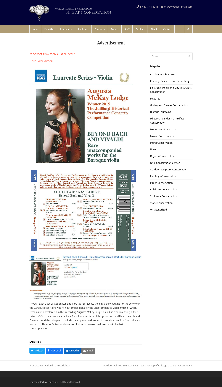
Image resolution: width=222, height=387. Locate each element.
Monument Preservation (164, 129)
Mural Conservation (161, 142)
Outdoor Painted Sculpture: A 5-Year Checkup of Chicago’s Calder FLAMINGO (146, 366)
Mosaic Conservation (162, 136)
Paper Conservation (161, 183)
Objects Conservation (162, 156)
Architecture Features (162, 74)
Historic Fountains (160, 112)
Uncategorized (158, 209)
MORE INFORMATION (41, 61)
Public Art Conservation (163, 189)
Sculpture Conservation (163, 196)
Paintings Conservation (163, 176)
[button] (188, 29)
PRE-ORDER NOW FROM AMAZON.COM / (52, 54)
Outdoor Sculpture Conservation (168, 169)
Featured (155, 98)
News (153, 149)
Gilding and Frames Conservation (169, 105)
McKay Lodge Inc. (49, 381)
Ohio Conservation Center (165, 163)
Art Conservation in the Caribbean (50, 366)
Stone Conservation (161, 203)
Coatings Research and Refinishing (169, 81)
